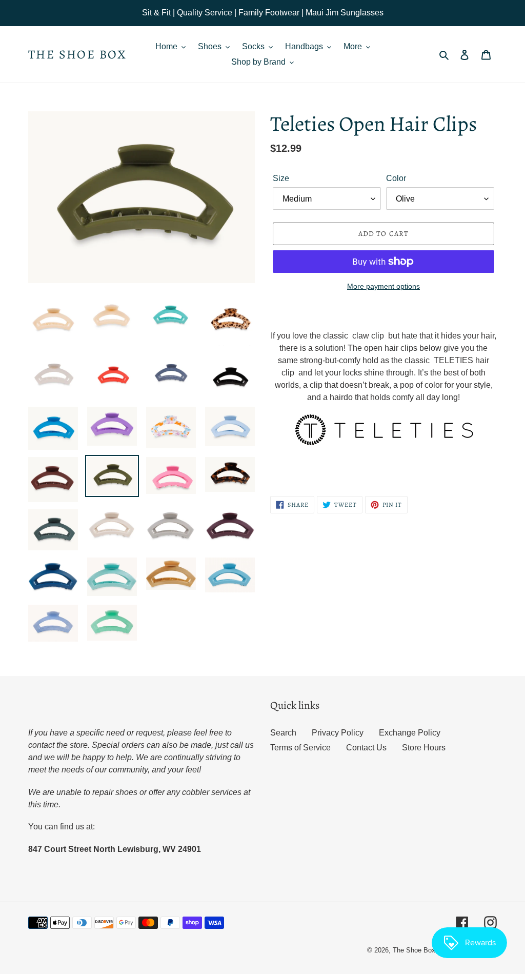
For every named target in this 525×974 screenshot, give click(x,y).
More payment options (383, 286)
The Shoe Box (77, 54)
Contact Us (366, 747)
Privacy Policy (338, 732)
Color (396, 178)
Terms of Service (300, 747)
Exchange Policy (409, 732)
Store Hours (424, 747)
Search (283, 732)
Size (281, 178)
